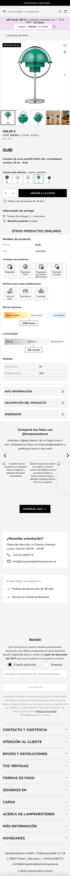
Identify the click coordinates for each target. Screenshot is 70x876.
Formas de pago (18, 778)
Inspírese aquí (33, 508)
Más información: (18, 391)
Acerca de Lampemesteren (29, 814)
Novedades (14, 838)
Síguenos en (15, 790)
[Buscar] (60, 11)
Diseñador (13, 414)
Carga (9, 802)
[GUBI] (20, 150)
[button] (8, 117)
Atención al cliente (22, 741)
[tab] (35, 730)
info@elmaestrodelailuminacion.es (34, 561)
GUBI (38, 244)
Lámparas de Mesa (17, 35)
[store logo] (25, 11)
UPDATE (33, 26)
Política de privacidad (46, 711)
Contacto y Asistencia (25, 729)
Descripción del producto (25, 403)
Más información (20, 826)
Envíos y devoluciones (25, 753)
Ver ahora (38, 22)
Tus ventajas (15, 765)
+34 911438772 (22, 555)
